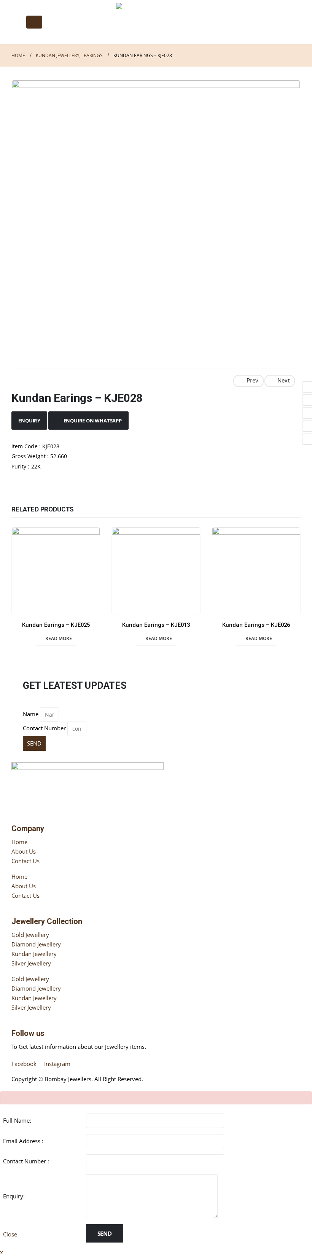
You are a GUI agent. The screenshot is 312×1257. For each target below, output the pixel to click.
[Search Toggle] (17, 22)
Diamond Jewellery (36, 944)
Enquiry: (14, 1196)
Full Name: (17, 1120)
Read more (58, 638)
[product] (56, 571)
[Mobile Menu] (34, 22)
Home (19, 842)
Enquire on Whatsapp (93, 420)
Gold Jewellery (30, 934)
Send (104, 1233)
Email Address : (23, 1141)
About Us (23, 851)
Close (10, 1234)
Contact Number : (26, 1161)
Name (30, 714)
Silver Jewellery (31, 963)
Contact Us (25, 861)
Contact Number (44, 728)
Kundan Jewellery (34, 953)
